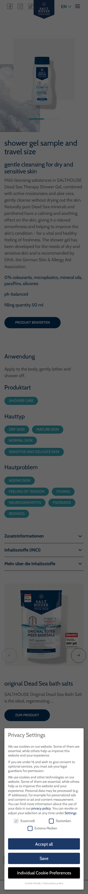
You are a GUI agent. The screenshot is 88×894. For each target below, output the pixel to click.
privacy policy (41, 808)
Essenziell (28, 821)
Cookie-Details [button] (33, 883)
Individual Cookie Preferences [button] (44, 872)
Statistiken (63, 821)
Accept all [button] (44, 844)
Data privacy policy (53, 883)
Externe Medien (45, 828)
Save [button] (44, 858)
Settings (71, 813)
